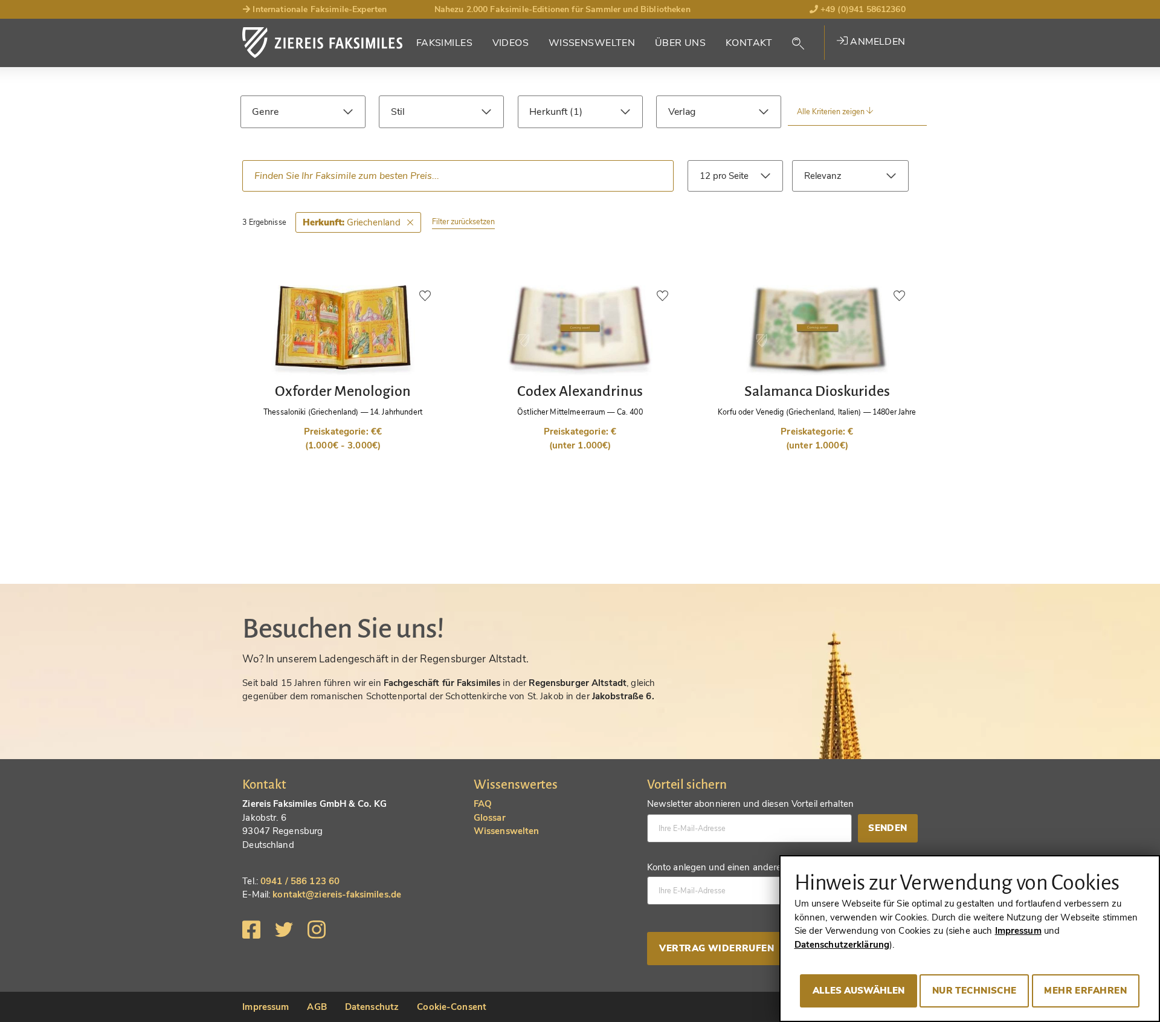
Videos (510, 43)
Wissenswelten (592, 43)
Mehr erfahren (1085, 991)
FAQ (483, 804)
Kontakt (749, 43)
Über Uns (680, 43)
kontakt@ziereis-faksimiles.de (336, 894)
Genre (265, 111)
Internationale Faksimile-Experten (318, 9)
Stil (398, 111)
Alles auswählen (858, 991)
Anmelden (877, 41)
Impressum (265, 1007)
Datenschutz (372, 1007)
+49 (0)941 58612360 (862, 9)
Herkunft (549, 111)
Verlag (682, 111)
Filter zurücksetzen (463, 221)
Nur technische (974, 991)
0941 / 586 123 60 (300, 881)
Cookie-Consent (451, 1007)
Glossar (490, 818)
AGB (316, 1007)
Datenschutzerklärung (842, 945)
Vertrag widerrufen (716, 948)
